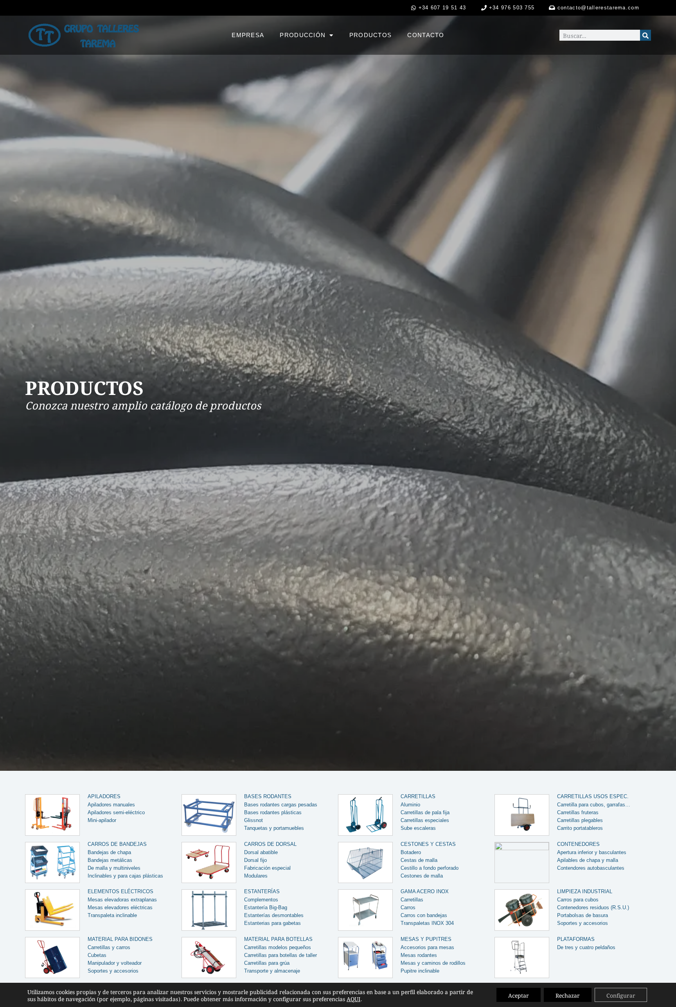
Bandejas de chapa (109, 852)
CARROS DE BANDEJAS (117, 844)
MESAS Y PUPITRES (426, 939)
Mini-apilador (102, 820)
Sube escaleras (418, 828)
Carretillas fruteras (578, 812)
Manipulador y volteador (115, 963)
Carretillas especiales (425, 820)
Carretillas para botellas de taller (280, 955)
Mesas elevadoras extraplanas (122, 900)
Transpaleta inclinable (112, 915)
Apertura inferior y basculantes (591, 852)
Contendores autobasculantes (590, 868)
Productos (370, 35)
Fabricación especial (267, 868)
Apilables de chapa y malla (587, 860)
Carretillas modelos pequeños (277, 947)
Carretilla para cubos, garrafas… (593, 805)
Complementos (261, 900)
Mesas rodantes (419, 955)
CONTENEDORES (578, 844)
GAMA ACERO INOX (425, 891)
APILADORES (104, 796)
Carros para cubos (578, 900)
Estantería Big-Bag (265, 907)
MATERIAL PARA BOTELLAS (278, 939)
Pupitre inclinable (420, 971)
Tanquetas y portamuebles (274, 828)
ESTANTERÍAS (262, 891)
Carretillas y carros (109, 947)
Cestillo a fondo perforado (429, 868)
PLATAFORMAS (576, 939)
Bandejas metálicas (110, 860)
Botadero (411, 852)
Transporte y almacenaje (272, 971)
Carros (408, 907)
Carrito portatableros (580, 828)
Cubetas (97, 955)
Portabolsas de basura (582, 915)
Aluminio (410, 805)
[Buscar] (645, 35)
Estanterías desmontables (274, 915)
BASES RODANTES (267, 796)
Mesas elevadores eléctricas (120, 907)
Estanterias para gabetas (272, 923)
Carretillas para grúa (266, 963)
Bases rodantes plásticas (273, 812)
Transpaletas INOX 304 (427, 923)
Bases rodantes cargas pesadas (280, 805)
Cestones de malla (422, 876)
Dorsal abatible (261, 852)
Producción (302, 35)
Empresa (248, 35)
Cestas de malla (419, 860)
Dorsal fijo (255, 860)
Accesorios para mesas (427, 947)
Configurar (620, 995)
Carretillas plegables (580, 820)
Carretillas (412, 900)
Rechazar (568, 995)
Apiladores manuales (111, 805)
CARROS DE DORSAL (270, 844)
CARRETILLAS (418, 796)
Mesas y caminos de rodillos (433, 963)
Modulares (256, 876)
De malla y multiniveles (114, 868)
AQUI (353, 998)
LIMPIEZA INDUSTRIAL (584, 891)
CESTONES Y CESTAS (428, 844)
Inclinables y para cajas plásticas (125, 876)
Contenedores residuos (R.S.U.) (593, 907)
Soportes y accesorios (582, 923)
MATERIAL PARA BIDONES (120, 939)
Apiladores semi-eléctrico (116, 812)
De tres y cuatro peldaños (586, 947)
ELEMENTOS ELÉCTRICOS (120, 891)
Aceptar (518, 995)
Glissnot (253, 820)
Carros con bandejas (424, 915)
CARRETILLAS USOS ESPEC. (593, 796)
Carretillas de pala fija (425, 812)
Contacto (425, 35)
